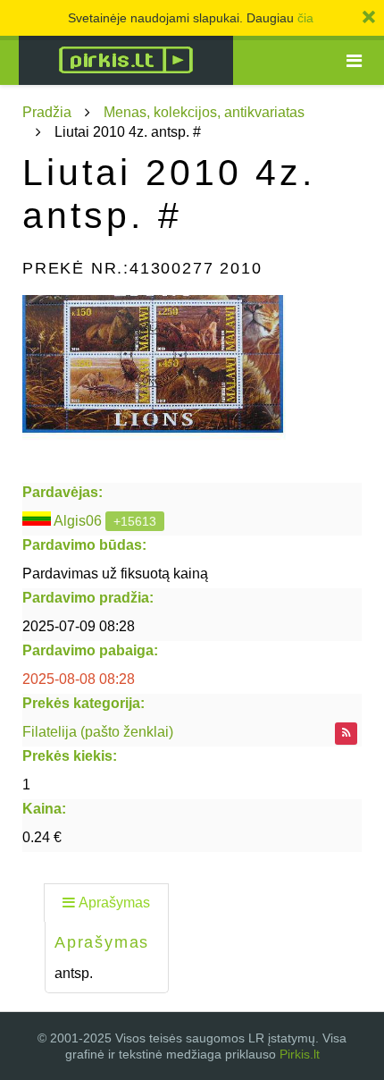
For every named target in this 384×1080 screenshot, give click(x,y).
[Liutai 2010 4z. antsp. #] (192, 384)
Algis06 (78, 520)
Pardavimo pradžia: (88, 597)
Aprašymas (114, 902)
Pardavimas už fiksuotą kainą (115, 573)
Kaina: (44, 808)
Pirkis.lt (300, 1054)
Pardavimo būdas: (84, 545)
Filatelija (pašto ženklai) (97, 731)
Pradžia (46, 112)
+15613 (134, 521)
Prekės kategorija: (83, 703)
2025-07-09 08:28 (78, 626)
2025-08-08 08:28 (78, 679)
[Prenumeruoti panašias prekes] (346, 733)
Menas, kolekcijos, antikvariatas (204, 112)
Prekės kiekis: (69, 756)
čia (305, 18)
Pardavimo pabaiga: (90, 650)
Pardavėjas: (62, 492)
